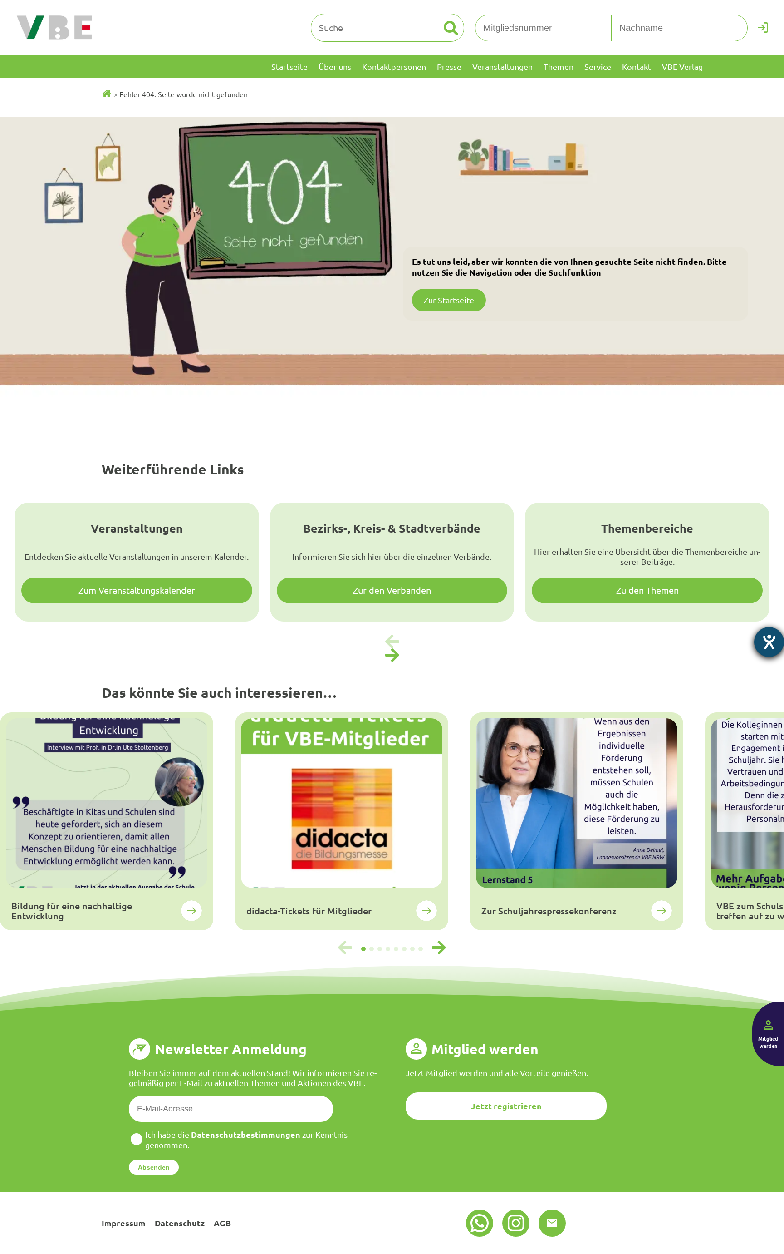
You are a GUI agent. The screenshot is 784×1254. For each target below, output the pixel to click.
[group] (106, 821)
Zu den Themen (647, 590)
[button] (392, 655)
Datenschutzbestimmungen (245, 1134)
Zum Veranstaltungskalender (136, 590)
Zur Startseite (449, 300)
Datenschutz (180, 1223)
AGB (222, 1223)
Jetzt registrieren (506, 1106)
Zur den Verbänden (392, 590)
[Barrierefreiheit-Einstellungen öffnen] (769, 642)
